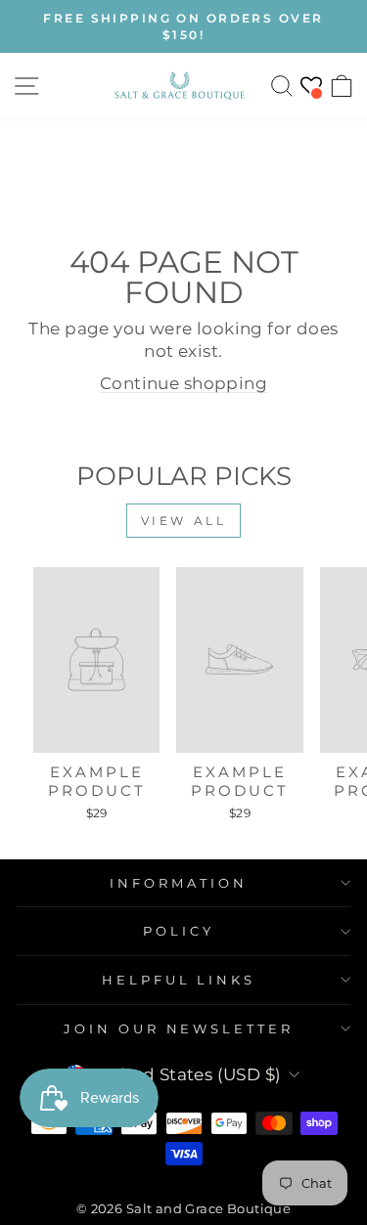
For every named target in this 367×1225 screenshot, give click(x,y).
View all (184, 520)
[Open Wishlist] (311, 85)
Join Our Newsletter (179, 1028)
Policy (178, 931)
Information (179, 883)
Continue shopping (183, 383)
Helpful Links (179, 979)
